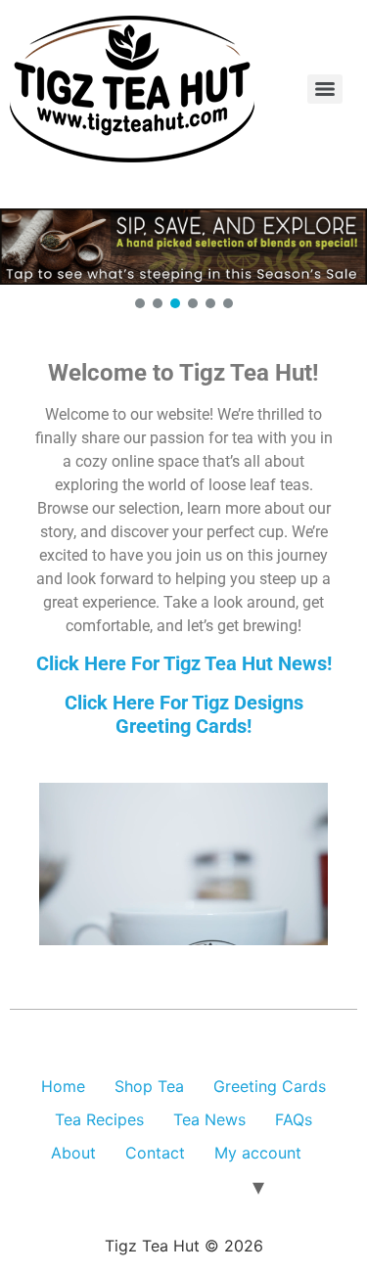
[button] (183, 246)
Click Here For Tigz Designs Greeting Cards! (184, 714)
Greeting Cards (269, 1086)
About (73, 1152)
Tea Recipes (99, 1119)
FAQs (293, 1119)
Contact (155, 1152)
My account (257, 1152)
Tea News (209, 1119)
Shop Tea (149, 1086)
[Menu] (325, 89)
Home (63, 1086)
